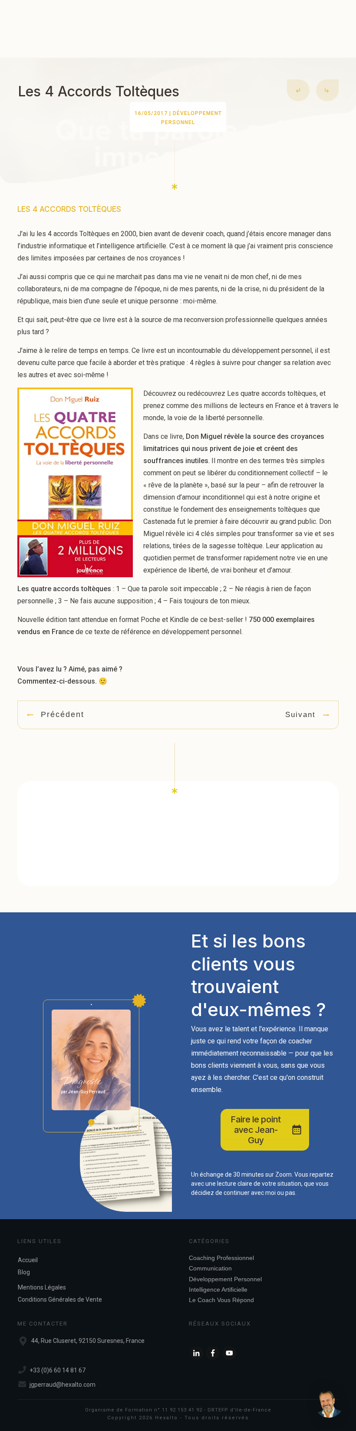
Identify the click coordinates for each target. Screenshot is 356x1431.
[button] (329, 1404)
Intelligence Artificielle (218, 1289)
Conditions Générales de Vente (60, 1299)
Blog (24, 1272)
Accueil (28, 1260)
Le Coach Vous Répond (221, 1299)
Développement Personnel (225, 1279)
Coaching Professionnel (221, 1257)
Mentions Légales (42, 1287)
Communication (210, 1268)
